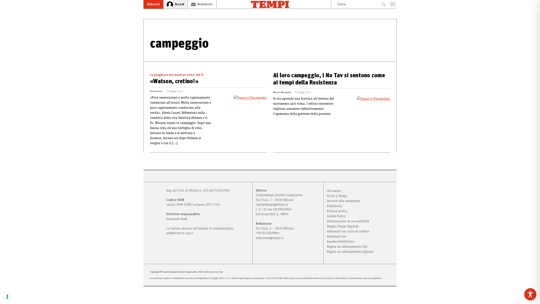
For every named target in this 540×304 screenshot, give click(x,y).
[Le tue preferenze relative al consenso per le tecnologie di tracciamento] (7, 297)
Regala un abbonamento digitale (350, 251)
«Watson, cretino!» (174, 81)
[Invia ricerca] (383, 4)
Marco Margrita (282, 92)
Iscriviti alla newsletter (343, 201)
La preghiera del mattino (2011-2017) (176, 74)
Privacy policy (337, 211)
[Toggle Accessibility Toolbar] (530, 294)
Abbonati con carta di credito (348, 231)
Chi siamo (334, 191)
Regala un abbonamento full (347, 246)
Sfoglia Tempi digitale (342, 226)
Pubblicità (334, 206)
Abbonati (153, 4)
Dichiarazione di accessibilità (348, 221)
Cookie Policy (336, 216)
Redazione (156, 91)
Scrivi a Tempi (337, 196)
